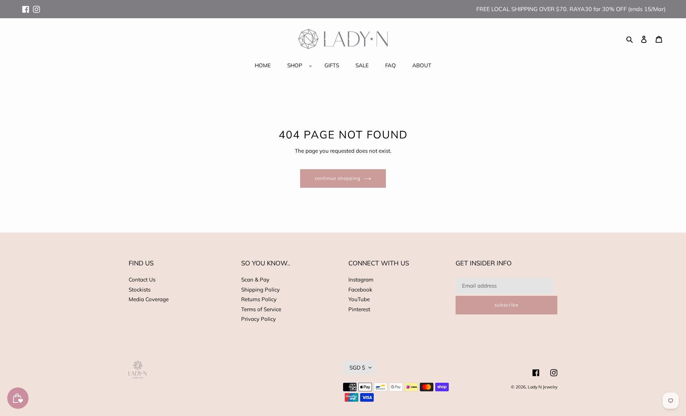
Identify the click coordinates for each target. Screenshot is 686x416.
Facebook (360, 289)
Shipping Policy (260, 289)
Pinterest (359, 309)
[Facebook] (25, 6)
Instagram (360, 279)
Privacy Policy (258, 318)
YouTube (359, 299)
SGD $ (357, 367)
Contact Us (142, 279)
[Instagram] (36, 6)
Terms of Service (261, 309)
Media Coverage (149, 299)
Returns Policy (259, 299)
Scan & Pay (255, 279)
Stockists (139, 289)
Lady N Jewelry (542, 387)
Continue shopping (338, 178)
